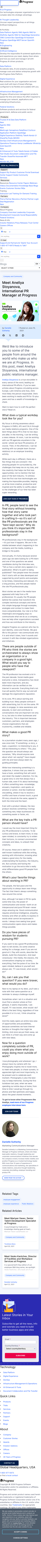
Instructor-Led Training (9, 193)
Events (3, 188)
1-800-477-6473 (7, 245)
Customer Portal (23, 172)
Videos (3, 186)
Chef (9, 141)
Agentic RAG (17, 32)
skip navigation (9, 3)
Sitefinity (19, 135)
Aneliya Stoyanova (10, 380)
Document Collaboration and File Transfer (20, 1391)
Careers (3, 225)
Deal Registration (7, 203)
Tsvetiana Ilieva (9, 1244)
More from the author (12, 1178)
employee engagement (11, 1200)
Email (7, 1339)
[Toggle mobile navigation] (2, 260)
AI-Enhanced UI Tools (9, 151)
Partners (4, 196)
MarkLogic (4, 130)
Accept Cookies (20, 1532)
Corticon (31, 130)
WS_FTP (10, 162)
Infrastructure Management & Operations (20, 1383)
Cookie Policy (17, 1523)
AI (1, 7)
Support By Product (8, 172)
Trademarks (17, 1505)
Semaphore (13, 130)
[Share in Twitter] (10, 335)
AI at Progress (6, 10)
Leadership (21, 212)
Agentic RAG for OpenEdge (19, 35)
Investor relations (10, 1446)
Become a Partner (19, 199)
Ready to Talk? (20, 245)
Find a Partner (6, 199)
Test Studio (4, 154)
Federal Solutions (7, 107)
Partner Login (33, 199)
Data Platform (5, 32)
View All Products (9, 165)
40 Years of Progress (12, 1457)
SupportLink (5, 243)
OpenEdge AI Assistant (24, 37)
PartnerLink (15, 243)
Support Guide (12, 175)
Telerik (26, 135)
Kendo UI (33, 135)
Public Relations (27, 1204)
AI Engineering (6, 45)
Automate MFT (14, 157)
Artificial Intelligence (8, 51)
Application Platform (8, 133)
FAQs (23, 188)
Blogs (35, 186)
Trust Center (33, 223)
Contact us (9, 1463)
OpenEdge (21, 133)
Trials (5, 1405)
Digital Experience (7, 79)
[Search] (1, 228)
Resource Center (16, 183)
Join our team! (11, 1111)
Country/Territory (11, 1346)
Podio (10, 138)
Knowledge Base (26, 186)
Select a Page (7, 268)
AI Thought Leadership (9, 20)
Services (3, 177)
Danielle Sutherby (11, 1142)
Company (5, 207)
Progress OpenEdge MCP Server (13, 40)
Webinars (33, 183)
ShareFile (4, 138)
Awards (6, 1442)
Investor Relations (7, 223)
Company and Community (12, 276)
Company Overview (8, 212)
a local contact (12, 1475)
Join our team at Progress (15, 499)
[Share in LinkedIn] (16, 335)
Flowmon (13, 143)
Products (4, 117)
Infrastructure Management (11, 91)
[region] (20, 1525)
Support (4, 170)
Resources (5, 180)
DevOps (3, 141)
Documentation (12, 186)
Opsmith (17, 41)
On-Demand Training (28, 193)
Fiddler (35, 151)
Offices (10, 225)
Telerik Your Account (29, 243)
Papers (26, 183)
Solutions (4, 48)
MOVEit (16, 138)
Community (23, 175)
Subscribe (20, 1355)
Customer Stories (13, 188)
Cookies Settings (20, 1538)
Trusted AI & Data (7, 120)
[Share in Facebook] (3, 335)
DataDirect (23, 130)
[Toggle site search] (1, 248)
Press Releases (21, 223)
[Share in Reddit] (23, 335)
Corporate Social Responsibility (24, 215)
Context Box (9, 37)
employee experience (11, 1204)
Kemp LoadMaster (24, 143)
